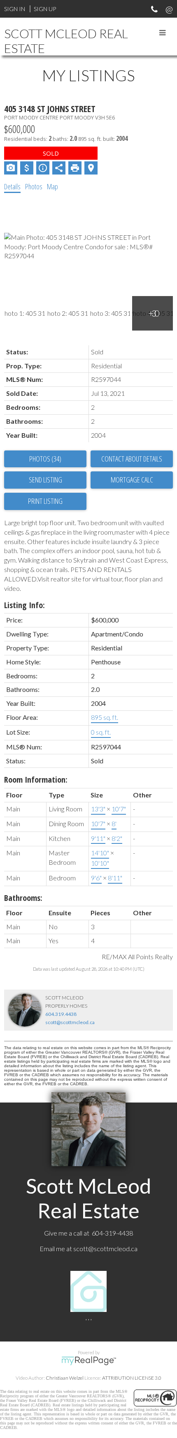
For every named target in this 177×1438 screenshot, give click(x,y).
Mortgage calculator (132, 480)
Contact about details (131, 459)
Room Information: (36, 779)
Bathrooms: (23, 897)
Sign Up (45, 8)
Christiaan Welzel (65, 1378)
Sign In (14, 8)
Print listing (45, 501)
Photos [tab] (33, 186)
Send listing (45, 480)
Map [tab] (52, 186)
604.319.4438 (61, 1014)
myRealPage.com (88, 1361)
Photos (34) (45, 459)
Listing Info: (24, 605)
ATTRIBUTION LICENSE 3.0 (131, 1378)
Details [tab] (12, 186)
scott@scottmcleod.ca (70, 1022)
